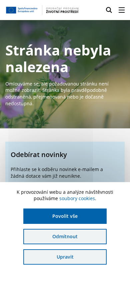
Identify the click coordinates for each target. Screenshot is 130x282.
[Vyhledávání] (109, 10)
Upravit (65, 257)
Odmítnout (65, 236)
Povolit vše (65, 216)
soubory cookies (77, 198)
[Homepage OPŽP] (42, 10)
